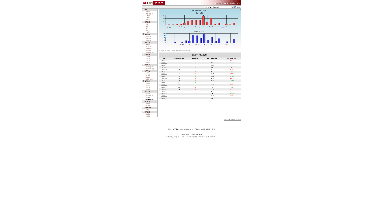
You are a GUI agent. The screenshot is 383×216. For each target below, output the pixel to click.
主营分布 (148, 58)
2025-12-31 (164, 65)
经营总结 (148, 110)
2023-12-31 (164, 67)
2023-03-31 (164, 71)
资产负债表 (149, 46)
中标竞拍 (148, 32)
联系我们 (208, 129)
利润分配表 (149, 48)
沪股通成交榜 (149, 67)
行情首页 (148, 12)
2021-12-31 (164, 83)
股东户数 (148, 87)
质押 (147, 30)
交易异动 (148, 73)
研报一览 (148, 44)
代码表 (238, 7)
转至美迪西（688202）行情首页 (232, 120)
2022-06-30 (164, 78)
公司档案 (148, 56)
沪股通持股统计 (150, 69)
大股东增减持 (149, 79)
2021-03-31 (164, 89)
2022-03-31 (164, 80)
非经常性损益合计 (150, 52)
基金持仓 (148, 93)
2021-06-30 (164, 87)
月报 (147, 24)
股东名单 (148, 85)
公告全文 (148, 116)
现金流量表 (149, 50)
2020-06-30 (164, 93)
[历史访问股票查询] (232, 7)
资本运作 (148, 62)
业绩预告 (148, 16)
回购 (147, 28)
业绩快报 (148, 18)
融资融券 (148, 77)
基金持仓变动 (149, 95)
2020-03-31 (164, 96)
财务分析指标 (149, 14)
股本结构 (148, 83)
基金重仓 (148, 97)
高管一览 (148, 60)
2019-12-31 (164, 98)
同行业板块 (149, 36)
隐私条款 (203, 129)
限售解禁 (148, 89)
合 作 (193, 129)
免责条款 (182, 129)
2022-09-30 (164, 76)
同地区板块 (149, 38)
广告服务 (197, 129)
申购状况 (148, 20)
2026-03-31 (164, 63)
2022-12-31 (164, 74)
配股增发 (148, 105)
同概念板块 (149, 40)
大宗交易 (148, 75)
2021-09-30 (164, 85)
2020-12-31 (164, 91)
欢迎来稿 (188, 129)
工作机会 (214, 129)
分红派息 (148, 103)
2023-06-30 (164, 69)
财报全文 (148, 114)
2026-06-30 (164, 61)
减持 (147, 26)
